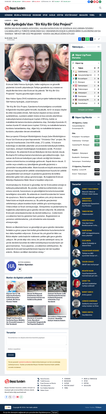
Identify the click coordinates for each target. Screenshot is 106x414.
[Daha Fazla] (91, 39)
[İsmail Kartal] (76, 313)
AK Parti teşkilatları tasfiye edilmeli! (89, 285)
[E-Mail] (20, 269)
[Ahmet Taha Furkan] (76, 191)
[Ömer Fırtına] (76, 213)
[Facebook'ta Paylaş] (79, 39)
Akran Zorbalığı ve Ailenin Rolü (89, 244)
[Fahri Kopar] (76, 233)
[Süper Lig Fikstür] (99, 117)
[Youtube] (17, 397)
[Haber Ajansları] (11, 266)
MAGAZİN (83, 15)
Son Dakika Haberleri (47, 388)
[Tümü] (99, 47)
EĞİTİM (60, 15)
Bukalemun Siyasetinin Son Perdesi (90, 205)
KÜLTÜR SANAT (71, 15)
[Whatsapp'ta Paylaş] (87, 39)
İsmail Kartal (87, 312)
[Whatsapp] (21, 397)
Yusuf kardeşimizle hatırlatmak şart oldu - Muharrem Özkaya (90, 275)
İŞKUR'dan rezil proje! (90, 265)
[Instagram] (14, 397)
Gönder (11, 355)
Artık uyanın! (87, 295)
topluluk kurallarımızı (25, 362)
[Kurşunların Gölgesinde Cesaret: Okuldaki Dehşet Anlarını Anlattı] (57, 310)
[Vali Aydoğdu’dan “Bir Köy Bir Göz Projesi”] (37, 63)
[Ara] (100, 8)
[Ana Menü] (100, 15)
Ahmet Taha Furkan (90, 189)
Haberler (8, 20)
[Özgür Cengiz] (76, 263)
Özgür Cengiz (88, 262)
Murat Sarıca (87, 292)
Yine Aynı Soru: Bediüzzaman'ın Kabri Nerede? (90, 224)
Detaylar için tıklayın (86, 110)
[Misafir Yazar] (76, 273)
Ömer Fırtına (87, 211)
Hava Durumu (44, 379)
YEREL (92, 15)
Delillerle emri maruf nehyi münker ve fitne (90, 305)
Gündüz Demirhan (89, 301)
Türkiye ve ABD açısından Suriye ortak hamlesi (90, 255)
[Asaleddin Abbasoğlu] (76, 201)
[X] (10, 397)
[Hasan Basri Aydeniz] (76, 253)
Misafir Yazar (87, 271)
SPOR (45, 15)
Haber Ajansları (25, 265)
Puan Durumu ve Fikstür (48, 383)
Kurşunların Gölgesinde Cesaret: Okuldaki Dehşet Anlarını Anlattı (57, 318)
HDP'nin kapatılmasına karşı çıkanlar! (90, 234)
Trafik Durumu (45, 381)
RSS (8, 407)
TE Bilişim (98, 407)
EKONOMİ (37, 15)
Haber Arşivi (44, 390)
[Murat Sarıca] (76, 293)
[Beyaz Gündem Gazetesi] (15, 8)
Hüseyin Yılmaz (88, 220)
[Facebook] (6, 397)
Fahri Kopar (87, 230)
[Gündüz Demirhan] (76, 303)
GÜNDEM (8, 15)
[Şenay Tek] (76, 283)
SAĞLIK (52, 15)
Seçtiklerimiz (87, 315)
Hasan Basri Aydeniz (90, 250)
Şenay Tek (86, 281)
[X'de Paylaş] (83, 39)
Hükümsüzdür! (87, 214)
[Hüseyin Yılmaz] (76, 223)
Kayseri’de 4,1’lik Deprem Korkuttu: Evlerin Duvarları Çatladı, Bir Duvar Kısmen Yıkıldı (13, 297)
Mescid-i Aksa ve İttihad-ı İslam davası (90, 193)
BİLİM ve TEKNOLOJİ (22, 15)
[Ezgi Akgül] (76, 243)
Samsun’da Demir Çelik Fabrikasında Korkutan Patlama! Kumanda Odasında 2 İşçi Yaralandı (57, 297)
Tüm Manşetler (45, 385)
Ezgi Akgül (86, 240)
